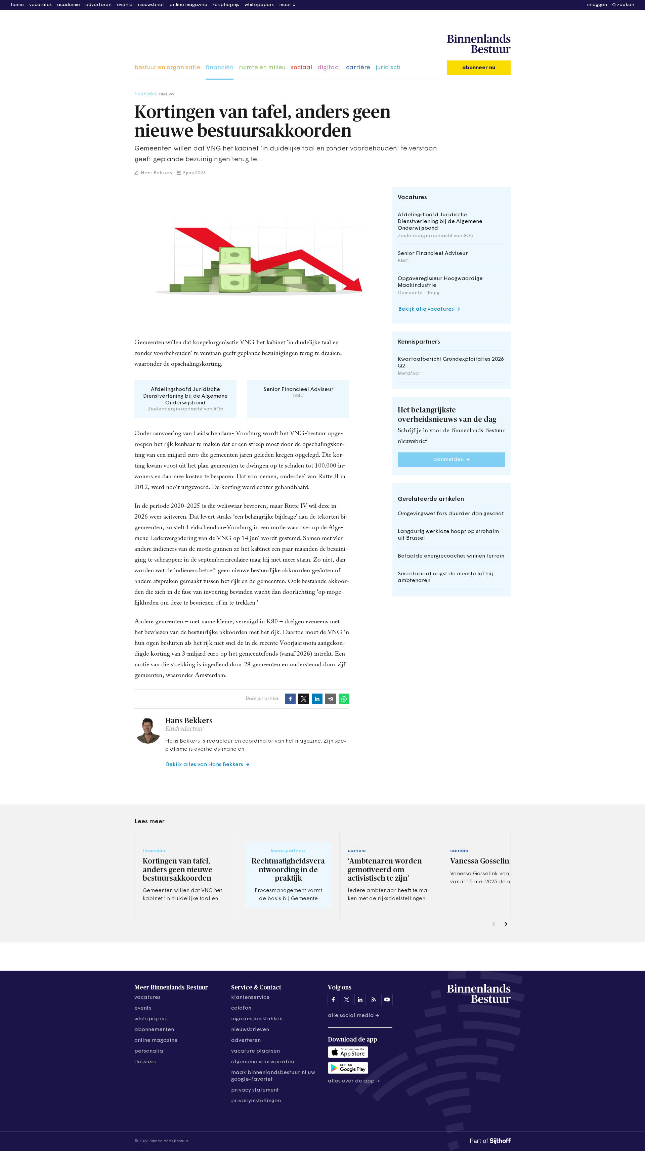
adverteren (98, 4)
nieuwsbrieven (250, 1029)
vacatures (40, 4)
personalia (148, 1051)
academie (68, 4)
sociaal (301, 68)
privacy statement (255, 1090)
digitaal (329, 68)
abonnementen (154, 1029)
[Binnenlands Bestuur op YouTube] (387, 999)
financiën (219, 68)
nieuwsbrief (151, 4)
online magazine (188, 4)
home (17, 4)
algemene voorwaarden (262, 1062)
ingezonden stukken (257, 1019)
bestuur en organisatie (167, 68)
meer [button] (285, 4)
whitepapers (259, 4)
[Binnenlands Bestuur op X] (346, 999)
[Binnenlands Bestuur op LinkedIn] (360, 999)
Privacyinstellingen (256, 1101)
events (124, 4)
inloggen (597, 4)
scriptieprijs (226, 4)
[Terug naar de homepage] (479, 44)
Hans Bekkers (156, 173)
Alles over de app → (354, 1081)
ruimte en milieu (262, 68)
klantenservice (250, 997)
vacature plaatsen (255, 1051)
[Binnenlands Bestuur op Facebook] (333, 999)
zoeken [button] (625, 4)
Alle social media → (353, 1015)
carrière (358, 68)
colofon (241, 1008)
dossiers (145, 1062)
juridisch (388, 68)
